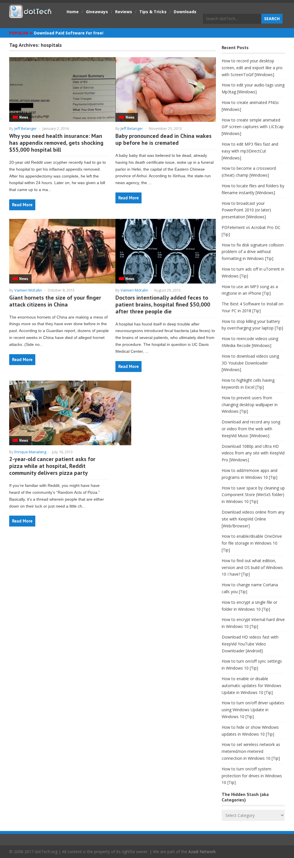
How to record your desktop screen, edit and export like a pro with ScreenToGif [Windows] (252, 67)
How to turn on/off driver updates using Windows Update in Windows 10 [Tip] (253, 709)
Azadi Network (202, 851)
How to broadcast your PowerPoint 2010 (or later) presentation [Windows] (246, 210)
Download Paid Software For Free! (68, 33)
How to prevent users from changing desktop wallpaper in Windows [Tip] (250, 404)
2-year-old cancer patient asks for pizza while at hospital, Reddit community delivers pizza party (52, 466)
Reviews (123, 11)
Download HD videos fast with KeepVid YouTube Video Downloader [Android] (250, 643)
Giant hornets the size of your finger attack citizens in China (55, 301)
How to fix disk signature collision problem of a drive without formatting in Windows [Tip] (253, 251)
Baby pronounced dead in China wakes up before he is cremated (163, 139)
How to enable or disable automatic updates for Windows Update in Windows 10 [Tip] (251, 685)
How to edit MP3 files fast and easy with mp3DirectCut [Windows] (250, 151)
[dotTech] (30, 15)
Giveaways (97, 11)
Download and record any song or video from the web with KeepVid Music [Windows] (251, 428)
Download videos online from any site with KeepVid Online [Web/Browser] (253, 519)
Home (73, 11)
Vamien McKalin (28, 290)
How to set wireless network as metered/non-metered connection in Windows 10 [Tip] (251, 751)
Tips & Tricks (153, 11)
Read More (22, 204)
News (23, 117)
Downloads (185, 11)
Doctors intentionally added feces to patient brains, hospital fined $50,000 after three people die (162, 304)
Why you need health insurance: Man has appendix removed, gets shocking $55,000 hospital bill (56, 142)
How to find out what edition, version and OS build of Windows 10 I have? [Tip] (252, 567)
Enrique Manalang (30, 451)
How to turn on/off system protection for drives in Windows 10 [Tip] (252, 775)
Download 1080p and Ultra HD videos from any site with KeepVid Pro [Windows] (253, 453)
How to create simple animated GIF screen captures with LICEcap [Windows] (253, 126)
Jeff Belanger (25, 128)
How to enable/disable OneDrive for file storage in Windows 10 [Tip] (252, 543)
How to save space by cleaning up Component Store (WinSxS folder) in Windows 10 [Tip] (253, 494)
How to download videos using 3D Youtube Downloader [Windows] (250, 363)
